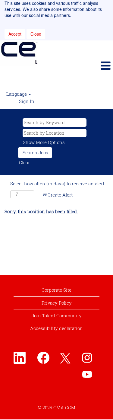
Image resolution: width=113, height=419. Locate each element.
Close (35, 34)
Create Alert (59, 195)
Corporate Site (56, 290)
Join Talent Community (57, 315)
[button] (75, 65)
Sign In (26, 101)
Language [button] (17, 94)
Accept (14, 34)
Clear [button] (24, 162)
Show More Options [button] (44, 142)
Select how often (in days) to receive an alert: (57, 184)
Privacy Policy (57, 303)
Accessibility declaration (56, 328)
